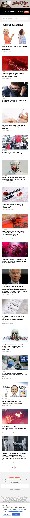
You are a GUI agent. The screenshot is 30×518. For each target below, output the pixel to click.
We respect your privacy (15, 489)
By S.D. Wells (5, 238)
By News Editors (5, 182)
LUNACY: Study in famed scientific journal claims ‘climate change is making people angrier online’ (14, 48)
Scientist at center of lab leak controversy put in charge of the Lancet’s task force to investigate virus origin (14, 261)
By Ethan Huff (5, 78)
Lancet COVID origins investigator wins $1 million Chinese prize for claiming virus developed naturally (14, 179)
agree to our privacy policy (15, 511)
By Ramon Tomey (5, 103)
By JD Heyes (4, 51)
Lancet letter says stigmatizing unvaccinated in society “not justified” (13, 153)
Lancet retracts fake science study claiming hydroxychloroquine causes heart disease (14, 374)
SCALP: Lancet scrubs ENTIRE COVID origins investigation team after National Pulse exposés (13, 206)
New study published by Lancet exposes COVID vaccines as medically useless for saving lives (14, 127)
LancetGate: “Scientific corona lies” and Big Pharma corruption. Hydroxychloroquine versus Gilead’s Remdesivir (13, 319)
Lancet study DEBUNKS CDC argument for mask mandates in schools (14, 101)
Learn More (6, 514)
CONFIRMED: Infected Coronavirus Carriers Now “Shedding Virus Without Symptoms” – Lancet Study (14, 428)
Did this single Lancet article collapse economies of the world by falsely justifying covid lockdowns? (13, 75)
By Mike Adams (5, 432)
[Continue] (27, 486)
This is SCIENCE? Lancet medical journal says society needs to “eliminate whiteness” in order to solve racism (14, 401)
